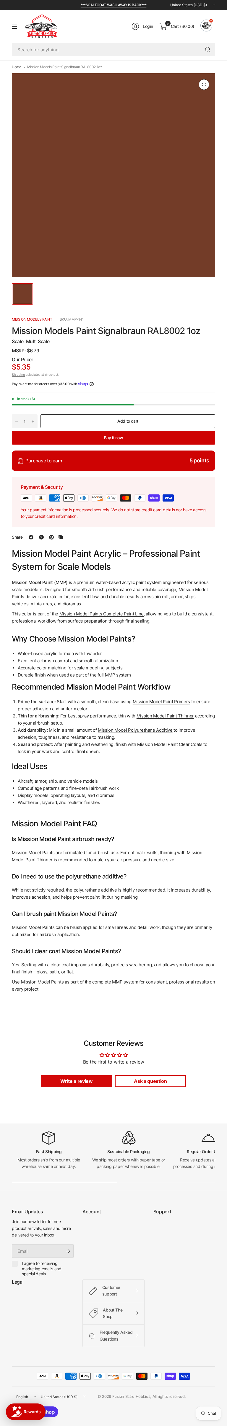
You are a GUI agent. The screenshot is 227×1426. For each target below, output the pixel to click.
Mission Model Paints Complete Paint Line (101, 614)
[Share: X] (41, 537)
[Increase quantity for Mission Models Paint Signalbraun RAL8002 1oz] (32, 421)
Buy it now (113, 437)
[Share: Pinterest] (51, 537)
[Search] (207, 49)
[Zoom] (204, 84)
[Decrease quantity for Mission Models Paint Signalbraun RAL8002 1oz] (16, 421)
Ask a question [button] (150, 1081)
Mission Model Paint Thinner (165, 716)
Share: (18, 537)
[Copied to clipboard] (60, 537)
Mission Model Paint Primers (161, 701)
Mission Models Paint (32, 319)
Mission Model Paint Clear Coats (169, 744)
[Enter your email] (68, 1251)
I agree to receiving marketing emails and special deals (41, 1268)
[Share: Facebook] (31, 537)
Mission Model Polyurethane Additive (135, 730)
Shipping (18, 375)
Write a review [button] (76, 1081)
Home (16, 67)
